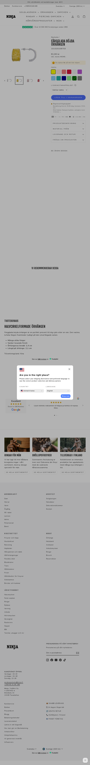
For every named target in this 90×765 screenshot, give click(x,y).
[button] (69, 369)
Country (24, 386)
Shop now (66, 396)
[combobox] (28, 391)
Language (51, 386)
